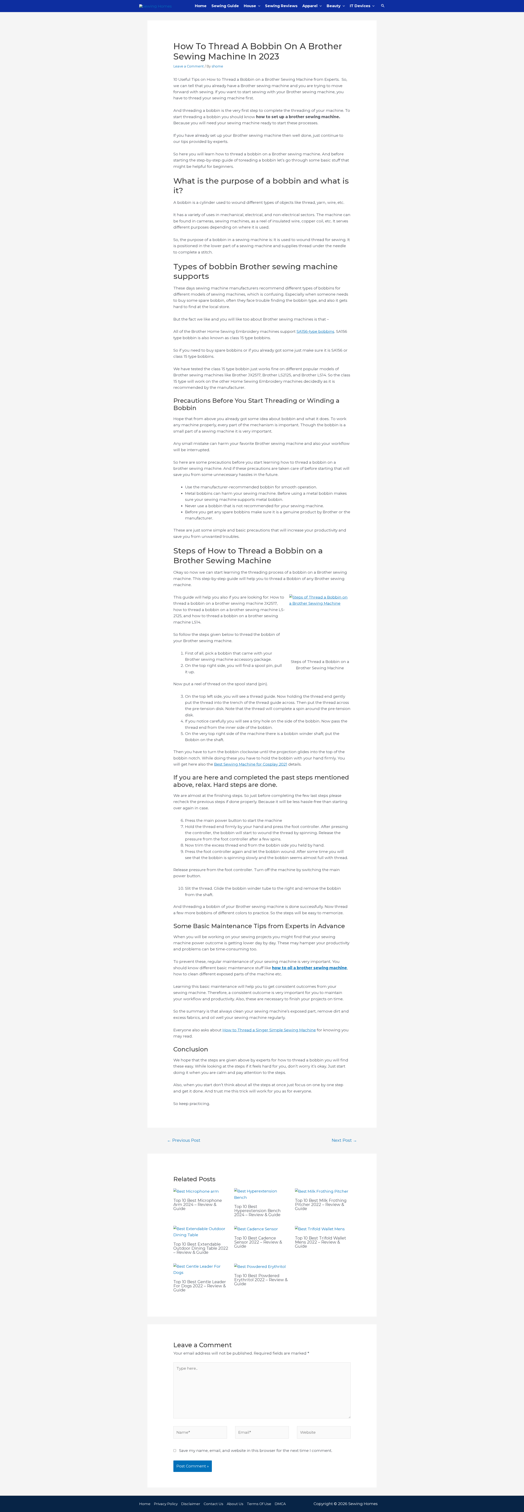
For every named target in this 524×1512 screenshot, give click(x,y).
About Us (235, 1504)
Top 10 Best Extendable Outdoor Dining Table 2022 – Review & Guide (200, 1248)
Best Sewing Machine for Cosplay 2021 (250, 764)
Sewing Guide (225, 6)
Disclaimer (190, 1504)
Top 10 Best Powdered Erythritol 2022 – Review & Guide (261, 1279)
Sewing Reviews (281, 6)
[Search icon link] (383, 6)
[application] (258, 6)
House (250, 6)
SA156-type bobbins (315, 331)
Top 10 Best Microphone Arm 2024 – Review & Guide (197, 1204)
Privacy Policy (166, 1504)
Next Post (344, 1140)
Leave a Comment (188, 66)
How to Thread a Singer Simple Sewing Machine (269, 1030)
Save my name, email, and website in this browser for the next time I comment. (255, 1450)
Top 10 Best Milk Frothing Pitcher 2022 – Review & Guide (321, 1204)
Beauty (334, 6)
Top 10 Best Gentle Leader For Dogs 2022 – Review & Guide (199, 1285)
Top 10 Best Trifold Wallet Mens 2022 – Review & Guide (320, 1242)
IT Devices (360, 6)
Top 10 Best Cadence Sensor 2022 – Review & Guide (258, 1242)
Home (201, 6)
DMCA (280, 1504)
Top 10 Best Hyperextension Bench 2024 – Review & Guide (257, 1210)
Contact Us (213, 1504)
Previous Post (183, 1140)
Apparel (309, 6)
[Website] (324, 1433)
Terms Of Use (259, 1504)
